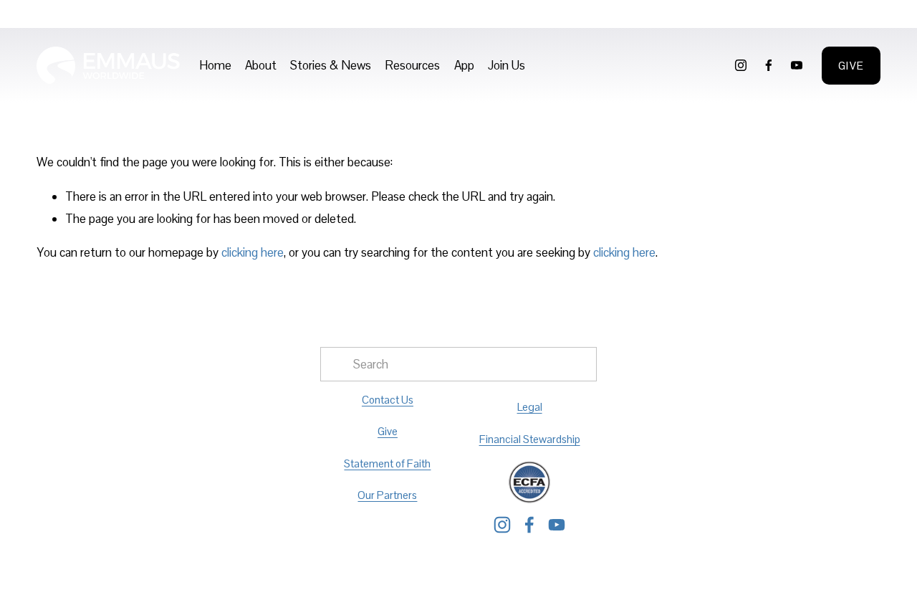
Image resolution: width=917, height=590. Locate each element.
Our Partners (387, 495)
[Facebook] (769, 65)
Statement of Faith (387, 463)
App (464, 65)
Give (851, 65)
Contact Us (387, 399)
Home (215, 65)
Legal (529, 407)
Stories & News (330, 65)
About (261, 65)
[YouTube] (796, 65)
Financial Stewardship (529, 439)
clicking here (252, 252)
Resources (412, 65)
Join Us (506, 65)
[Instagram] (741, 65)
